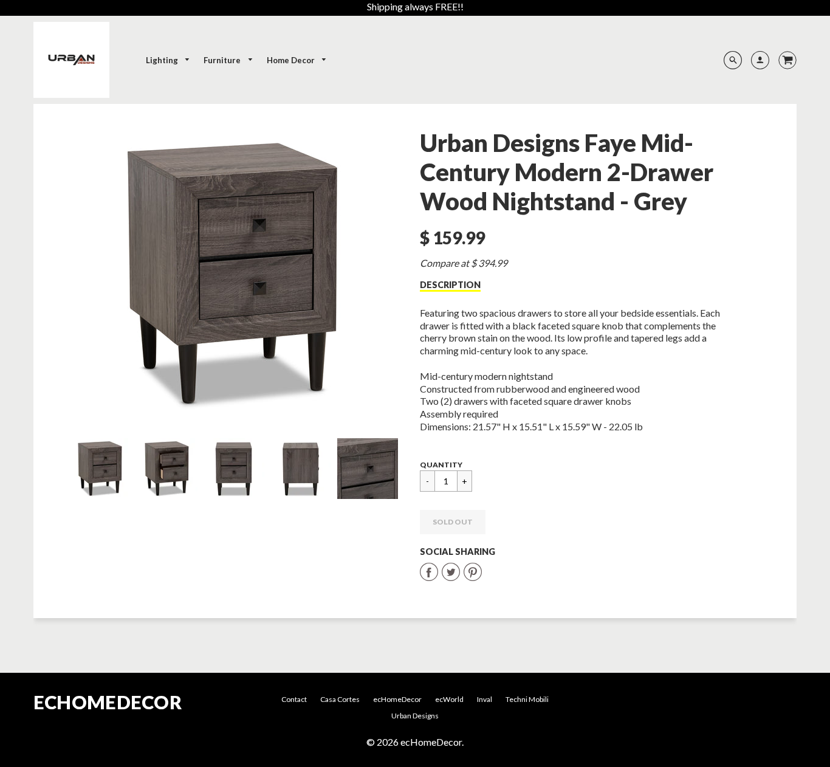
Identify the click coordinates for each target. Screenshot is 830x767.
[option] (234, 274)
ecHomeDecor (107, 702)
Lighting (163, 60)
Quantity (441, 464)
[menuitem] (168, 60)
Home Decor (292, 60)
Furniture (223, 60)
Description (450, 285)
